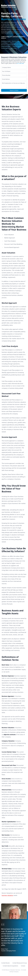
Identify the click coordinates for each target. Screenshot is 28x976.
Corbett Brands (5, 963)
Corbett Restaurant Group (19, 963)
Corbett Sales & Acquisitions (10, 966)
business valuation (7, 895)
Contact (23, 966)
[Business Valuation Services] (14, 6)
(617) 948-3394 (20, 63)
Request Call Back (14, 90)
